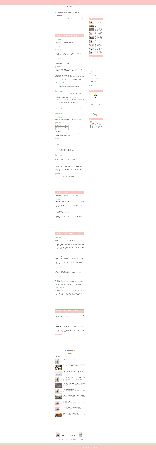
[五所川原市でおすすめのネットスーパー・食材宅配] (59, 15)
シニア (92, 79)
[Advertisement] (70, 9)
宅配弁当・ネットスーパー (58, 334)
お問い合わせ (89, 447)
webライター (93, 60)
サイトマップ (101, 447)
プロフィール (85, 447)
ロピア (92, 87)
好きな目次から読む (69, 18)
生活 (90, 73)
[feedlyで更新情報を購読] (69, 353)
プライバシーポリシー (95, 447)
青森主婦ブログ (92, 85)
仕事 (90, 58)
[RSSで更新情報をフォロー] (71, 353)
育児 (91, 71)
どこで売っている (93, 75)
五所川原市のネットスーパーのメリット (95, 123)
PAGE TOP (78, 444)
